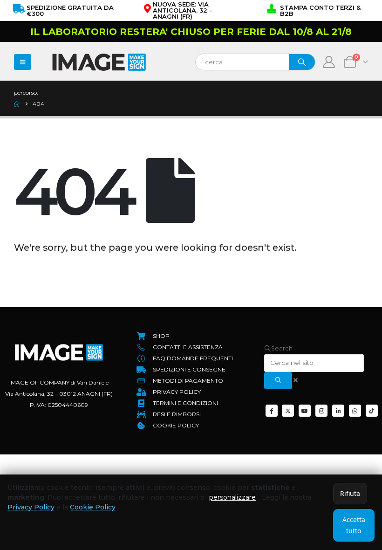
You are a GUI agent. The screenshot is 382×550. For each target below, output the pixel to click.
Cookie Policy (93, 507)
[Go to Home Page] (17, 104)
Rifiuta (350, 493)
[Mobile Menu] (22, 62)
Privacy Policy (31, 507)
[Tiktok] (372, 411)
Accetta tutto (353, 525)
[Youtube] (305, 411)
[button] (278, 348)
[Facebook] (272, 411)
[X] (288, 411)
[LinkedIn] (338, 411)
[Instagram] (321, 411)
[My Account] (329, 62)
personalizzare (232, 497)
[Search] (302, 62)
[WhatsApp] (355, 411)
